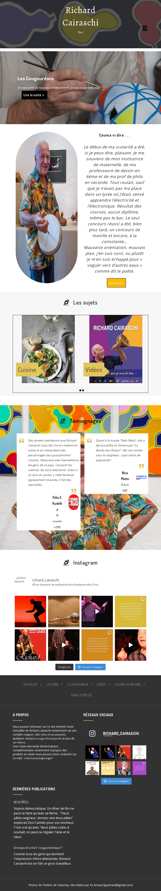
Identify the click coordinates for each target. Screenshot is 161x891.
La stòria (52, 684)
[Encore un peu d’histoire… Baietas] (97, 645)
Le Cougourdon (77, 684)
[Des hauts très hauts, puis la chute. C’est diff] (139, 768)
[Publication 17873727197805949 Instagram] (92, 768)
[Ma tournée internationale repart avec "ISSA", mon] (130, 645)
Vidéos (101, 684)
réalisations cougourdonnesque (41, 738)
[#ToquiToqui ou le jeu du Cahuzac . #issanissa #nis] (97, 611)
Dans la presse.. (82, 695)
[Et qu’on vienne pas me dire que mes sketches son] (124, 768)
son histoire (19, 742)
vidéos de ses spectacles (53, 734)
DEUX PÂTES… (22, 802)
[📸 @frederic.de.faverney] (30, 611)
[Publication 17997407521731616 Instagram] (30, 645)
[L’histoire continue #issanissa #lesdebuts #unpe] (130, 611)
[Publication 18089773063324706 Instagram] (108, 768)
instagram (28, 734)
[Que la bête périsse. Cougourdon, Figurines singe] (64, 611)
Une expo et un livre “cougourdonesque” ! (38, 848)
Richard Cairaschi (80, 16)
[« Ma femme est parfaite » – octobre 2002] (64, 645)
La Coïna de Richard (127, 684)
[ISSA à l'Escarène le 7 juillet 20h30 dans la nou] (92, 752)
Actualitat (30, 684)
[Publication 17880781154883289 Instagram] (108, 752)
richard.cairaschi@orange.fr (38, 758)
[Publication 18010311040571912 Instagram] (139, 752)
